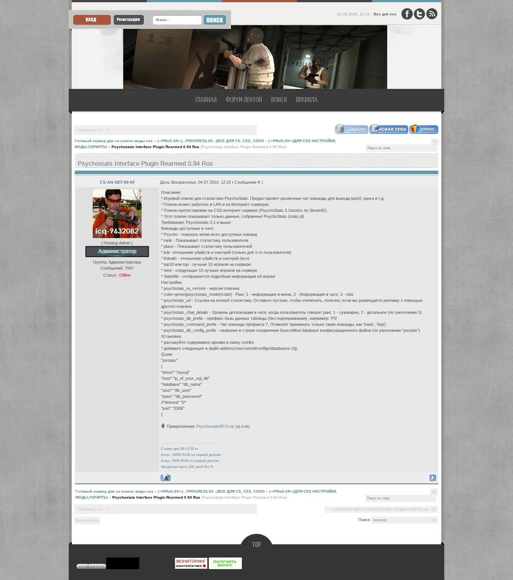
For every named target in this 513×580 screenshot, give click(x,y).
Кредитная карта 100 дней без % (187, 467)
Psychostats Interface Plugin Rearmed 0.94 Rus (155, 147)
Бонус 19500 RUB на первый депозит (191, 455)
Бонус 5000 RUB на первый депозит (190, 461)
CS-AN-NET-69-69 (117, 182)
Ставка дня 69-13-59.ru (179, 449)
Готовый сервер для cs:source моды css (114, 141)
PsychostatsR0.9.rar (215, 426)
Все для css (385, 14)
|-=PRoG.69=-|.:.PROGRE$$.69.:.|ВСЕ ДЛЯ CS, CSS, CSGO (210, 141)
